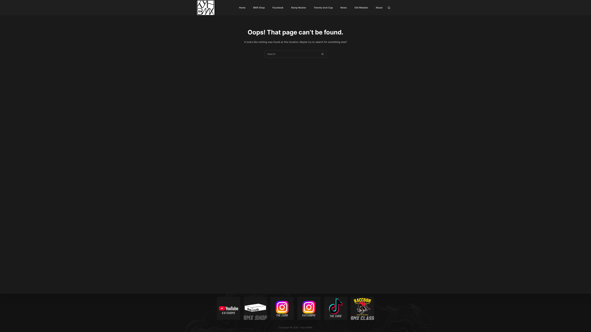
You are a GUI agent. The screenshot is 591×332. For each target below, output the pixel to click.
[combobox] (292, 54)
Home (242, 7)
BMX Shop (259, 7)
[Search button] (322, 53)
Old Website (361, 7)
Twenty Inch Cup (323, 7)
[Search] (389, 8)
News (343, 7)
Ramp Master (298, 7)
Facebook (277, 7)
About (379, 7)
